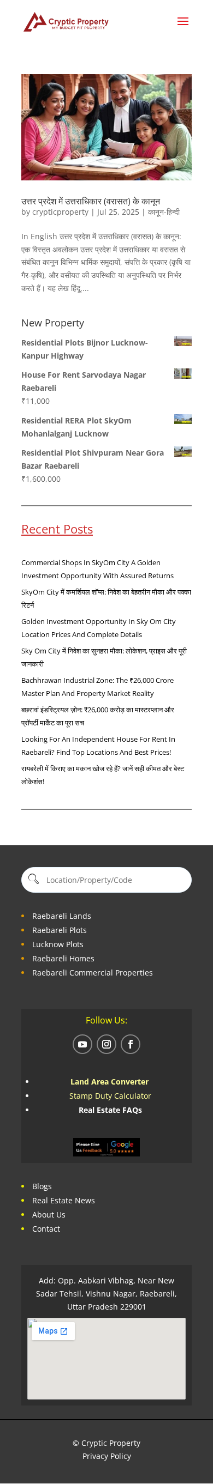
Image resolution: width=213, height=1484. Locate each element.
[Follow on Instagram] (106, 1044)
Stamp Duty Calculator (110, 1096)
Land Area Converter (110, 1081)
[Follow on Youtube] (82, 1044)
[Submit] (33, 879)
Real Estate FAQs (110, 1110)
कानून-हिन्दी (164, 212)
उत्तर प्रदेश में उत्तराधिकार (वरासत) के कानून (90, 201)
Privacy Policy (106, 1456)
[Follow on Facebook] (130, 1044)
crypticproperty (60, 212)
